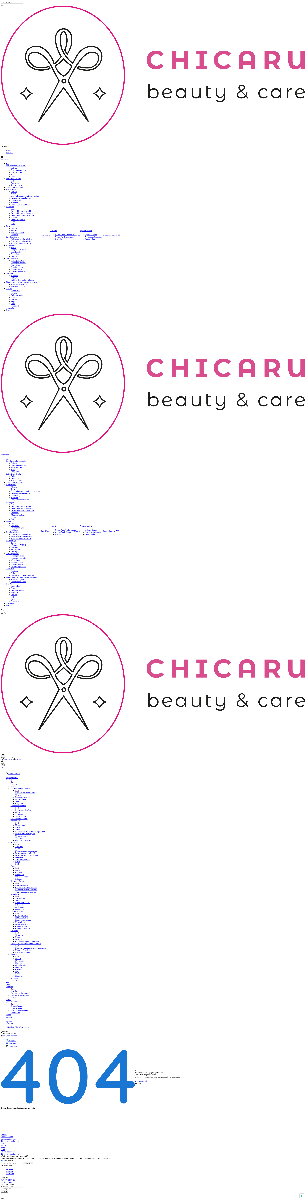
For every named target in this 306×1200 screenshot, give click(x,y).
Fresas (17, 870)
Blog (3, 1147)
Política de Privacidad (9, 1139)
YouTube (12, 1043)
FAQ (3, 1150)
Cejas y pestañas (21, 916)
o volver (138, 1083)
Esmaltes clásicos (21, 885)
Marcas (3, 1145)
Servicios (14, 991)
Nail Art (18, 959)
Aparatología (20, 898)
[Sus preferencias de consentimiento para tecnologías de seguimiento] (302, 1196)
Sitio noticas (8, 1161)
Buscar (4, 1191)
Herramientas (20, 825)
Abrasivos (19, 847)
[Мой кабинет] (2, 157)
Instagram (12, 1041)
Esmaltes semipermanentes (25, 793)
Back (12, 782)
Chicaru (4, 1135)
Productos (14, 784)
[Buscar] (2, 5)
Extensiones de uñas (23, 810)
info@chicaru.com (10, 1036)
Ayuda (3, 1143)
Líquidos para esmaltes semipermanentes (30, 948)
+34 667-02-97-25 (8, 1180)
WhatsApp (13, 1046)
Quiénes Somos (16, 1006)
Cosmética (19, 935)
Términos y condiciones (10, 1141)
